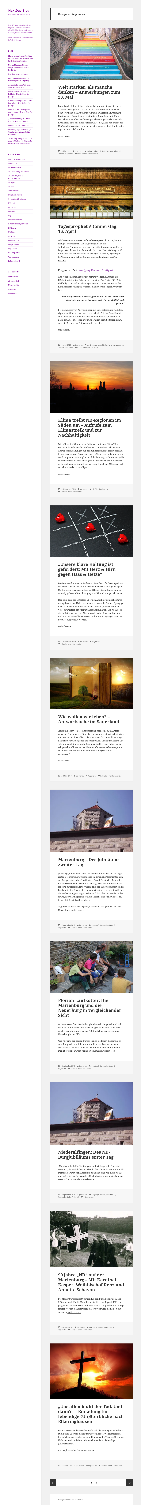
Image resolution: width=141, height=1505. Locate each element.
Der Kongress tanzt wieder (18, 74)
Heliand (11, 203)
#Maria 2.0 (12, 163)
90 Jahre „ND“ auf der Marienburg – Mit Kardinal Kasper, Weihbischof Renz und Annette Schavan (91, 1282)
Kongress (11, 211)
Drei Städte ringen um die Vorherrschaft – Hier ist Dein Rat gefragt (20, 103)
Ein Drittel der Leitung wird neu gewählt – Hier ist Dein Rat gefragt (20, 112)
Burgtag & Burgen (15, 195)
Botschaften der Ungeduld (18, 125)
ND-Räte (11, 232)
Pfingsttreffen (13, 244)
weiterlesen (65, 135)
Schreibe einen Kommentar (87, 153)
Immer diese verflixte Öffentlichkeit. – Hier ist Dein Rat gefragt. (19, 94)
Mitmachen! (13, 277)
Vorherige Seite (53, 1482)
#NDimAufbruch (14, 168)
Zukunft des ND (14, 261)
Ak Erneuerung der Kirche (18, 172)
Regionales (12, 248)
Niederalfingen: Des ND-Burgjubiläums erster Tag (85, 1154)
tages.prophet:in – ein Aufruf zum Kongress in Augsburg (19, 79)
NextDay (11, 236)
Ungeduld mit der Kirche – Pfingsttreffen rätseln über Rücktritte (18, 67)
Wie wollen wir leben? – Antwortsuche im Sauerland (88, 719)
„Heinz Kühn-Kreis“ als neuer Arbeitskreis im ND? (19, 86)
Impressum (12, 293)
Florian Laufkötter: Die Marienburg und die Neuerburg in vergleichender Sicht (89, 1007)
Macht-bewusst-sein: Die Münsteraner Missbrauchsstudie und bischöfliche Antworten (20, 58)
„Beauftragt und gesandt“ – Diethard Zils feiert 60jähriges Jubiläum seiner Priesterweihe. (20, 141)
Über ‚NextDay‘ (14, 285)
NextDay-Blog (18, 10)
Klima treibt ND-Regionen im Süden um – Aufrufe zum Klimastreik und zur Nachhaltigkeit (89, 427)
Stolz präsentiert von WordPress (70, 1499)
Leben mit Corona (15, 220)
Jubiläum (12, 207)
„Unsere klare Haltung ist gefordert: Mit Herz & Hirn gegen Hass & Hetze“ (87, 569)
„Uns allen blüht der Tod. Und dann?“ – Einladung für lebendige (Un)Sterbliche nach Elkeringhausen (91, 1413)
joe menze (79, 151)
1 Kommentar (88, 1197)
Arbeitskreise (13, 191)
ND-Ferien (12, 228)
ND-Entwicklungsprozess (18, 224)
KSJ (9, 215)
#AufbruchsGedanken (16, 159)
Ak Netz (11, 186)
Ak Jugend (12, 182)
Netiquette (12, 289)
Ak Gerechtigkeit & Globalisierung (15, 177)
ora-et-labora (13, 240)
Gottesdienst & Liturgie (17, 199)
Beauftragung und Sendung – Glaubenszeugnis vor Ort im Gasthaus (19, 132)
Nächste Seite (129, 1482)
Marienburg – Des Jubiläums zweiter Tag (89, 862)
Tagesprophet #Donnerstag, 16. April (88, 228)
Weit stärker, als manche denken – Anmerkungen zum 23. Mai (89, 92)
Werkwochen (13, 257)
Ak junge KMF (13, 281)
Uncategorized (14, 253)
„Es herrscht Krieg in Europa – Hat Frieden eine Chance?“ (20, 120)
